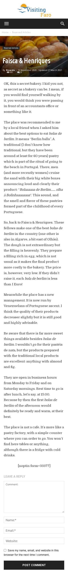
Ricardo (10, 70)
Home (5, 32)
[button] (6, 24)
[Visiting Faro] (34, 9)
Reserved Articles (21, 32)
